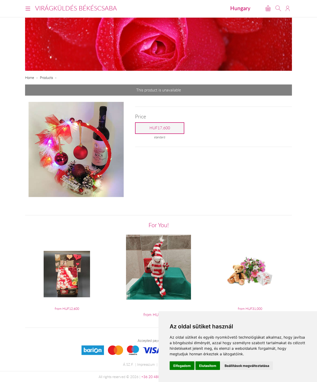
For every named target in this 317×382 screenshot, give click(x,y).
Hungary (240, 8)
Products (46, 77)
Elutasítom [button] (207, 366)
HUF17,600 (159, 127)
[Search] (278, 8)
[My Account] (288, 8)
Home (29, 77)
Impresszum (146, 364)
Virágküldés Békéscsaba (76, 8)
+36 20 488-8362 (155, 376)
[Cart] (268, 8)
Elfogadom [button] (182, 366)
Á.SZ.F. (128, 364)
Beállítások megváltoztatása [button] (247, 366)
